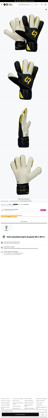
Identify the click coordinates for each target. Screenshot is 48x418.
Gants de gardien (4, 201)
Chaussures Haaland (5, 402)
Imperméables (39, 402)
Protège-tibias (39, 404)
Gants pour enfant (16, 406)
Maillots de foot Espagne (41, 398)
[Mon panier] (45, 4)
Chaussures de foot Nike (18, 398)
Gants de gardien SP (14, 201)
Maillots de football (40, 400)
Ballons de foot (16, 400)
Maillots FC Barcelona (29, 402)
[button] (24, 247)
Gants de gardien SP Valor (26, 201)
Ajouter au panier (21, 414)
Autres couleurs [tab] (24, 221)
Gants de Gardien (28, 398)
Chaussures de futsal (5, 400)
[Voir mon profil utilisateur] (41, 4)
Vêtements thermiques (29, 408)
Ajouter (42, 210)
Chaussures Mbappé (5, 404)
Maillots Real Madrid (28, 400)
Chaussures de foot (5, 398)
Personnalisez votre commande (11, 209)
